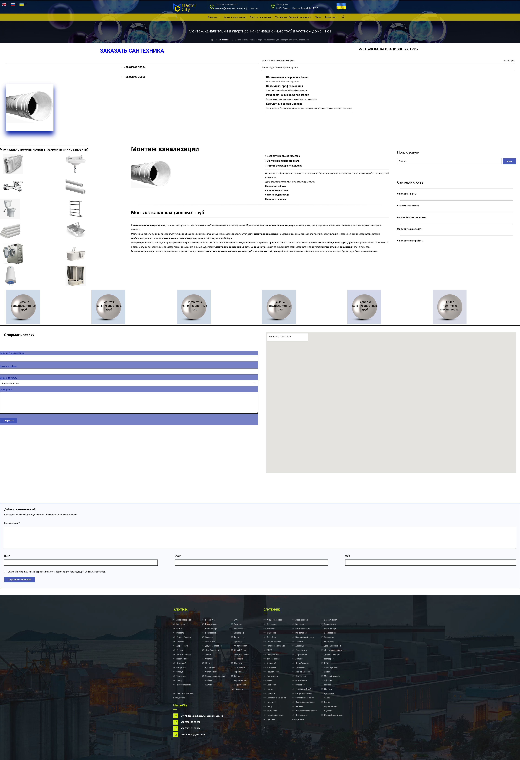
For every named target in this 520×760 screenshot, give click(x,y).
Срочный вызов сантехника (412, 217)
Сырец (327, 698)
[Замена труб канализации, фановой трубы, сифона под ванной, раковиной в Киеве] (279, 307)
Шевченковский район (306, 711)
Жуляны (299, 659)
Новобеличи (182, 659)
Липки (208, 654)
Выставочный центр (304, 637)
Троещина (181, 676)
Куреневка (300, 667)
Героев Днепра (183, 637)
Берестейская (330, 620)
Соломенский (211, 672)
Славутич (180, 672)
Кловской (271, 663)
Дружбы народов (213, 646)
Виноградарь (211, 628)
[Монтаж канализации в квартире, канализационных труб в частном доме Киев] (108, 307)
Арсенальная (301, 620)
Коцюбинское (302, 663)
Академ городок (184, 620)
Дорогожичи (182, 646)
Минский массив (242, 654)
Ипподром (329, 659)
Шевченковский (183, 685)
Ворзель (180, 633)
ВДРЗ (179, 628)
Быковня (238, 624)
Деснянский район (333, 650)
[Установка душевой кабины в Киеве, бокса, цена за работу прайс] (76, 276)
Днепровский (273, 654)
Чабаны (208, 680)
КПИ (326, 663)
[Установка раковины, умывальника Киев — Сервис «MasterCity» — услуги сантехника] (76, 164)
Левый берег (240, 650)
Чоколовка (272, 711)
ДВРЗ (269, 650)
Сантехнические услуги (409, 229)
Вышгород (239, 633)
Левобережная (212, 650)
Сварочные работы (275, 186)
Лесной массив (183, 654)
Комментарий (12, 523)
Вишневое (238, 628)
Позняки (238, 663)
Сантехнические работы (410, 240)
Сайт (347, 556)
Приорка (271, 693)
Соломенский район (304, 698)
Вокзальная (301, 633)
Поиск (509, 161)
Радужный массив (304, 693)
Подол (208, 663)
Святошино (239, 667)
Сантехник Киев (410, 182)
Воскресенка (211, 633)
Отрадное (300, 685)
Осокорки (238, 659)
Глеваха (209, 637)
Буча (236, 620)
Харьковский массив (215, 676)
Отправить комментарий (19, 579)
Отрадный (181, 663)
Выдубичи (271, 637)
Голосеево (239, 637)
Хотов (237, 676)
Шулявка (209, 685)
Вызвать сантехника (408, 205)
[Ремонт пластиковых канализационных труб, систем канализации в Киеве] (23, 307)
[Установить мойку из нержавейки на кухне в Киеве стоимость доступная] (76, 231)
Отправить (9, 421)
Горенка (180, 641)
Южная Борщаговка (333, 715)
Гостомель (210, 641)
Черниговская (240, 680)
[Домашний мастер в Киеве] (184, 7)
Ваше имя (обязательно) (12, 353)
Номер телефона (8, 366)
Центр (179, 680)
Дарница (238, 641)
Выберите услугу (8, 378)
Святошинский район (276, 698)
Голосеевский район (276, 646)
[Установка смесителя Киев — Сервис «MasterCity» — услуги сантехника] (13, 186)
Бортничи (180, 624)
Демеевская (301, 650)
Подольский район (304, 689)
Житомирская (240, 646)
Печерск (328, 685)
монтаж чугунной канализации (336, 247)
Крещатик (271, 667)
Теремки (238, 672)
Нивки (269, 680)
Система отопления (275, 199)
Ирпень (179, 650)
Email (178, 556)
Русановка (210, 667)
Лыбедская (300, 676)
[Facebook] (176, 17)
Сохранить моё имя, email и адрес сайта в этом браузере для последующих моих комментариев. (57, 571)
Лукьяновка (272, 676)
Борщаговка (211, 624)
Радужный (181, 667)
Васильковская (302, 628)
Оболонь (209, 659)
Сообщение (6, 389)
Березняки (210, 620)
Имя (7, 556)
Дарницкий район (332, 646)
